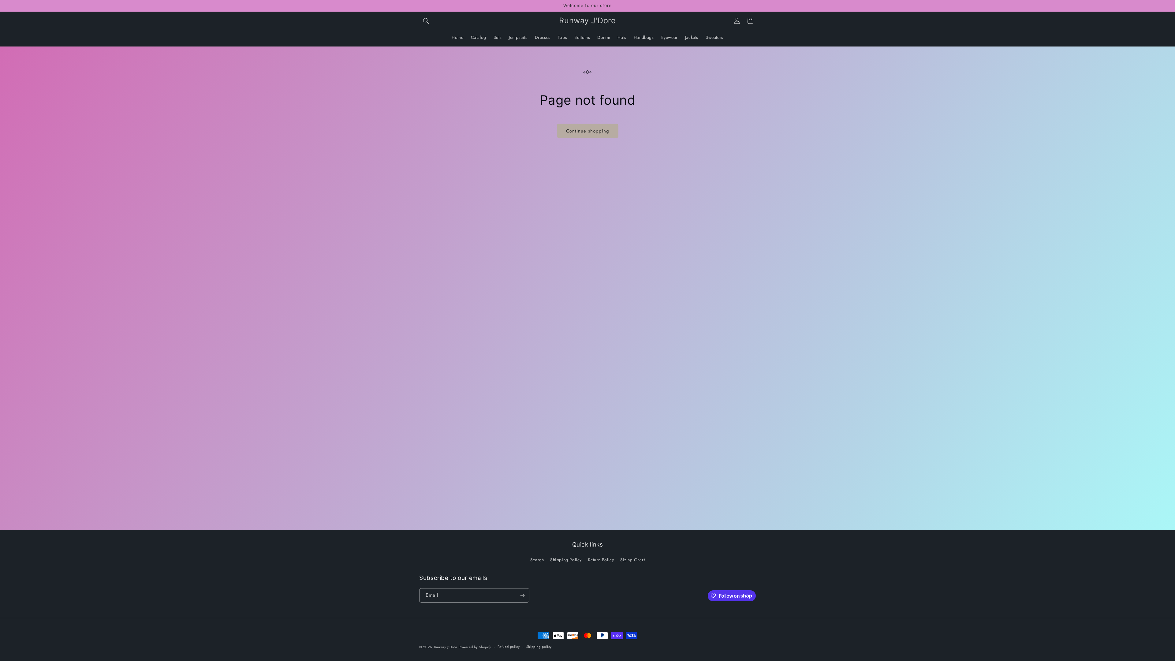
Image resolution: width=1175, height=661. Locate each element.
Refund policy (509, 646)
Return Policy (601, 560)
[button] (426, 21)
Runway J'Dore (445, 646)
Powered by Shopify (475, 646)
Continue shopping (587, 131)
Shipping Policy (566, 560)
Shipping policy (539, 646)
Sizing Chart (632, 560)
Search (537, 560)
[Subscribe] (522, 595)
